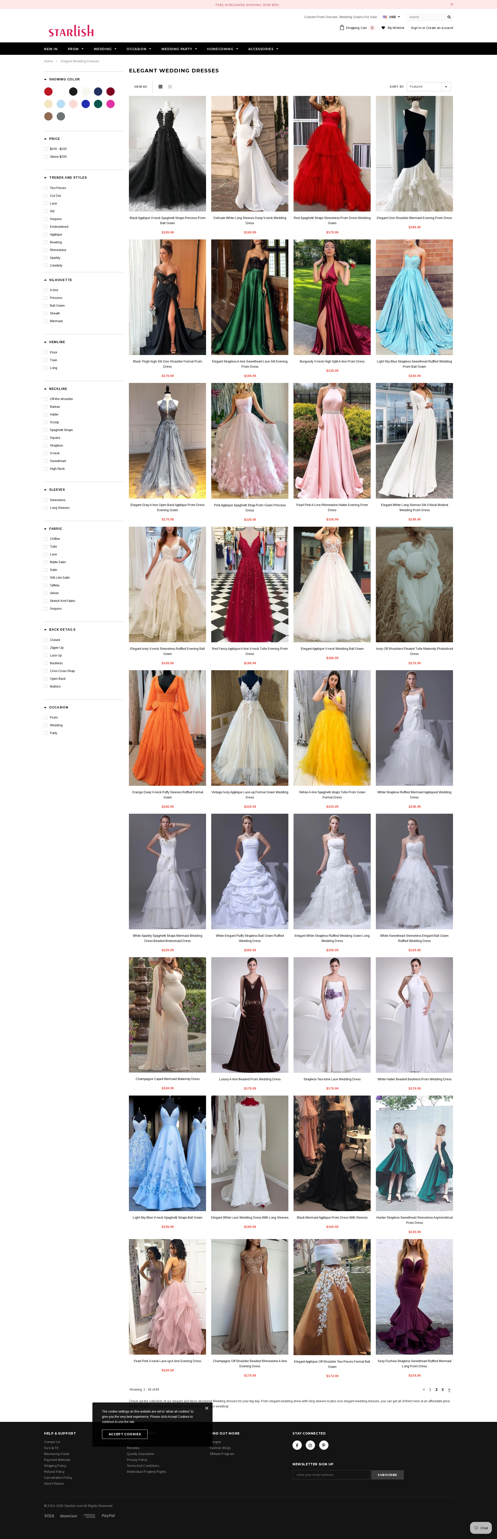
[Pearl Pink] (73, 104)
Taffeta (54, 585)
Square (55, 438)
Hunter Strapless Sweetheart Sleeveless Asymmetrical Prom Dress (414, 1220)
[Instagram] (310, 1445)
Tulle (53, 546)
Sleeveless (57, 500)
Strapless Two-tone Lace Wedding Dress (332, 1079)
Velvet (54, 593)
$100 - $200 (58, 149)
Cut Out (55, 196)
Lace (53, 203)
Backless (56, 663)
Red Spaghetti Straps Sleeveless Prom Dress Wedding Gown (332, 220)
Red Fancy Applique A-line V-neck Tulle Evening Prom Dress (250, 651)
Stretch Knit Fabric (62, 601)
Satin (53, 570)
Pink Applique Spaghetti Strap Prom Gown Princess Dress (250, 507)
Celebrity (56, 265)
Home (48, 61)
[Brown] (48, 116)
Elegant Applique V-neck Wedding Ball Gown (332, 649)
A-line (54, 290)
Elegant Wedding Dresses (80, 61)
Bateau (55, 407)
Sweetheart (58, 461)
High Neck (57, 469)
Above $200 (58, 157)
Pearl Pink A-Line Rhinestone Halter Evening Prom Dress (332, 507)
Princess (56, 298)
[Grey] (60, 116)
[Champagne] (48, 104)
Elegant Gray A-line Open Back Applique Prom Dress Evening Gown (167, 507)
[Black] (73, 91)
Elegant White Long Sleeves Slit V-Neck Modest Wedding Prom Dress (414, 507)
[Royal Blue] (85, 104)
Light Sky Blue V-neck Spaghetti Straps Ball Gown (167, 1217)
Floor (53, 352)
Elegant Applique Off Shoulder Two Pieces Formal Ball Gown (332, 1364)
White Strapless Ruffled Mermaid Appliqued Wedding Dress (414, 794)
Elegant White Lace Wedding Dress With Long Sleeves (249, 1217)
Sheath (55, 313)
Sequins (56, 219)
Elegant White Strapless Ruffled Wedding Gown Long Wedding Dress (332, 938)
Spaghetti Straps (61, 430)
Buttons (55, 686)
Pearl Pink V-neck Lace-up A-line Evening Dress (167, 1361)
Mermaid (56, 321)
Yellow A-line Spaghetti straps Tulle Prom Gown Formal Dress (332, 794)
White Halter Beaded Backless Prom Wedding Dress (414, 1079)
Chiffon (55, 539)
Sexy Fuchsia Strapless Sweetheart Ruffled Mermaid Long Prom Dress (414, 1363)
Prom (54, 717)
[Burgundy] (110, 91)
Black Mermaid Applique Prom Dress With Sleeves (332, 1217)
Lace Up (56, 655)
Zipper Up (56, 648)
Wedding (56, 725)
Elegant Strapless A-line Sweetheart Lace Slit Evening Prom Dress (250, 364)
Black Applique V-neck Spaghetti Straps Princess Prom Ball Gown (168, 220)
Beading (56, 242)
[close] (452, 4)
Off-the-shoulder (61, 399)
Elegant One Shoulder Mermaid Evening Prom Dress (414, 218)
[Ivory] (85, 91)
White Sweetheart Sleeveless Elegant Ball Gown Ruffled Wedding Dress (414, 938)
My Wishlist (396, 28)
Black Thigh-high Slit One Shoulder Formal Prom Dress (167, 364)
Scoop (54, 422)
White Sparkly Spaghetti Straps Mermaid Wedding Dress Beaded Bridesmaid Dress (167, 938)
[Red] (48, 91)
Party (53, 733)
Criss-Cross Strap (62, 671)
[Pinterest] (323, 1445)
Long (53, 368)
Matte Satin (58, 562)
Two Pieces (58, 188)
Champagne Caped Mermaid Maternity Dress (168, 1079)
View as (140, 86)
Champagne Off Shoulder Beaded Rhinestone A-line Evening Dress (250, 1363)
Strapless (56, 445)
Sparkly (55, 258)
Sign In (416, 28)
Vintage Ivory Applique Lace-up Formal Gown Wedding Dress (249, 794)
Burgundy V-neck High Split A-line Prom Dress (332, 361)
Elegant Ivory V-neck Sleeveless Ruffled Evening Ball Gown (167, 651)
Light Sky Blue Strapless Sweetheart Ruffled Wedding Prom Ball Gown (414, 364)
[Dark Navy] (98, 91)
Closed (55, 640)
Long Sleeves (59, 508)
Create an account (439, 28)
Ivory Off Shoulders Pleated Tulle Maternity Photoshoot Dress (414, 651)
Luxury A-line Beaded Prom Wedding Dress (250, 1079)
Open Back (57, 679)
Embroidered (59, 227)
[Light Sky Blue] (60, 104)
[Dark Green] (98, 104)
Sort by (397, 86)
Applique (56, 234)
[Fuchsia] (110, 104)
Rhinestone (58, 250)
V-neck (55, 453)
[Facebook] (297, 1445)
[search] (449, 17)
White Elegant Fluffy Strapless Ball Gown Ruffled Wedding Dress (250, 938)
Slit (52, 211)
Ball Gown (57, 305)
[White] (60, 91)
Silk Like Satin (60, 577)
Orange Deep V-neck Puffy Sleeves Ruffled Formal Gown (167, 794)
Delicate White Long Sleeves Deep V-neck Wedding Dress (250, 220)
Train (53, 360)
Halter (54, 414)
